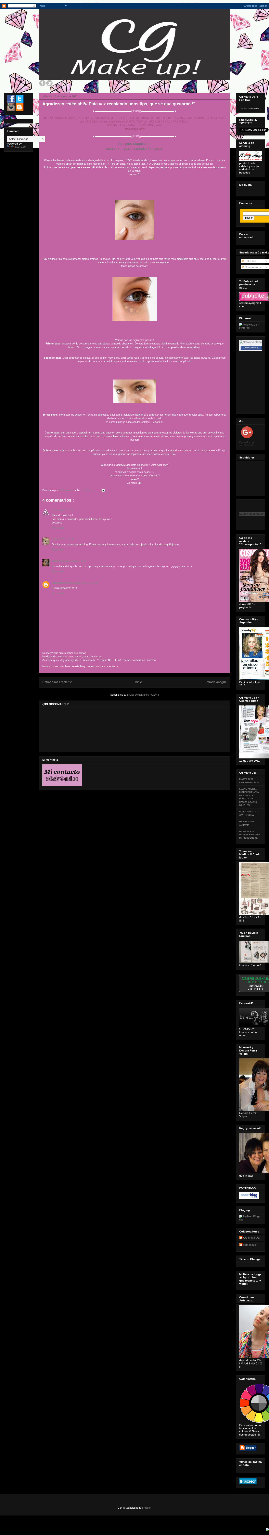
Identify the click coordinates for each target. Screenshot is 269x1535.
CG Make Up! (251, 1237)
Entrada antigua (215, 682)
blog (241, 1220)
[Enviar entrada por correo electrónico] (103, 490)
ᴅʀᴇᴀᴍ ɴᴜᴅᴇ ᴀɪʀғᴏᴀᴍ (246, 823)
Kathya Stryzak (61, 561)
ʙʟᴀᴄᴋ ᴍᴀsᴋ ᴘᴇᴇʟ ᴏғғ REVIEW (249, 813)
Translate (20, 146)
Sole (54, 510)
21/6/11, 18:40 (90, 582)
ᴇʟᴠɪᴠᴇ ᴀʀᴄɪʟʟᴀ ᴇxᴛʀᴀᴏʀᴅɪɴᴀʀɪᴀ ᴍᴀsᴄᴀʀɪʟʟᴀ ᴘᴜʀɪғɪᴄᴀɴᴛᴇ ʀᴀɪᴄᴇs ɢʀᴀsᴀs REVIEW (249, 797)
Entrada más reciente (57, 682)
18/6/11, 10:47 (66, 510)
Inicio (138, 682)
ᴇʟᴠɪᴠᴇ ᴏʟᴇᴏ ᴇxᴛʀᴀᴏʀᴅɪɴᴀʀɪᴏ (249, 780)
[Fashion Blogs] (249, 1216)
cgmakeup (249, 1244)
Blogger (146, 1507)
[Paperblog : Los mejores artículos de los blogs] (249, 1197)
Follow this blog (251, 347)
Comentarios (252, 267)
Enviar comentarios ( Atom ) (143, 694)
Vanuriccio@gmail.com (66, 582)
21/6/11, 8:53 (78, 561)
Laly (54, 539)
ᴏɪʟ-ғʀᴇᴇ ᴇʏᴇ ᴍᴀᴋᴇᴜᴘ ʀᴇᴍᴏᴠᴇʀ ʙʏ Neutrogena (249, 834)
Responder (58, 527)
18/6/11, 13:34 (66, 539)
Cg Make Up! (245, 109)
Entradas (250, 261)
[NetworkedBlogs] (251, 345)
